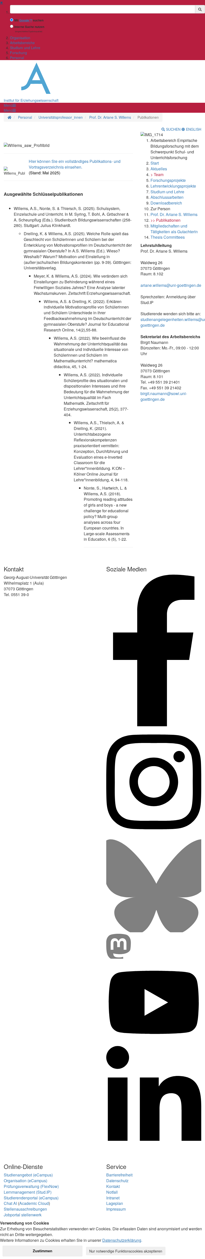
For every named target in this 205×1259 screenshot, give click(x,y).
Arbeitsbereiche (22, 42)
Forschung (18, 52)
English (193, 129)
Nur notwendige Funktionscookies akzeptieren (125, 1251)
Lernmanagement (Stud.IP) (28, 1192)
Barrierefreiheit (119, 1175)
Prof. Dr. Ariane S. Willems (110, 117)
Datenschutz (117, 1180)
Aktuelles (158, 169)
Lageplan (114, 1203)
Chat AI (10, 1203)
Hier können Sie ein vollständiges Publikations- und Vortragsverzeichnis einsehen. (74, 164)
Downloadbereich (166, 203)
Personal (17, 57)
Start (154, 163)
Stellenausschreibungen (25, 1209)
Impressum (116, 1209)
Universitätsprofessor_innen (60, 117)
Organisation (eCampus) (25, 1180)
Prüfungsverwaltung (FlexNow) (31, 1186)
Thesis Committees (167, 237)
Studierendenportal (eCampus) (31, 1198)
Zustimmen (42, 1251)
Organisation (20, 37)
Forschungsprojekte (168, 180)
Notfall (112, 1192)
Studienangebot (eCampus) (28, 1175)
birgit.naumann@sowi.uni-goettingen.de (163, 396)
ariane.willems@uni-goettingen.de (170, 285)
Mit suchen (29, 20)
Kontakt (113, 1186)
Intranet (113, 1198)
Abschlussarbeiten (167, 197)
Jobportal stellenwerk (23, 1215)
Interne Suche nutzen (29, 27)
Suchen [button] (173, 129)
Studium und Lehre (25, 47)
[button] (10, 105)
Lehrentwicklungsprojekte (173, 186)
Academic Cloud (34, 1203)
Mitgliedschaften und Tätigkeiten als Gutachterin (174, 228)
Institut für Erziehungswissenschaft (31, 100)
